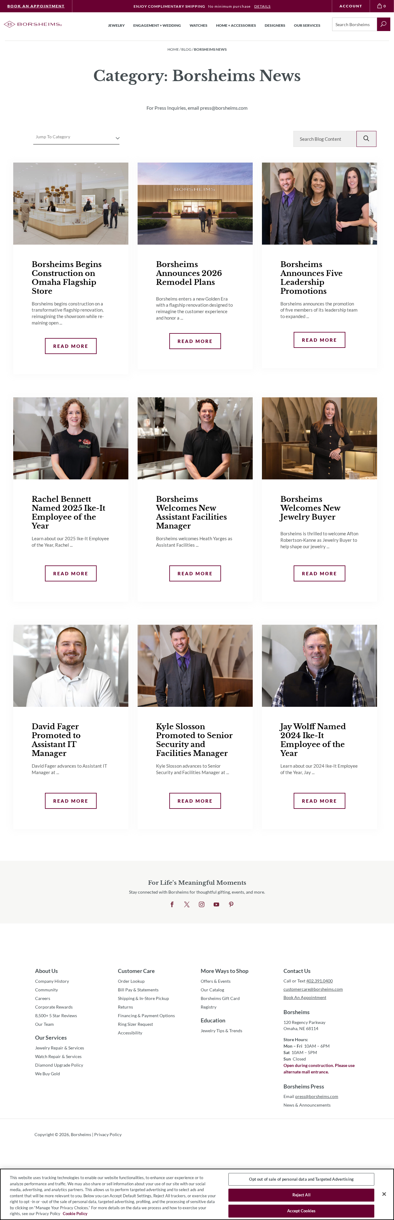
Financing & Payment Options (146, 1015)
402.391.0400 (319, 980)
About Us (46, 970)
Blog (186, 49)
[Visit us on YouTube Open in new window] (216, 904)
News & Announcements (307, 1105)
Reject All (301, 1194)
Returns (125, 1006)
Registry (208, 1006)
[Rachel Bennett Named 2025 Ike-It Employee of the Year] (70, 438)
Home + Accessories (236, 25)
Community (46, 989)
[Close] (384, 1194)
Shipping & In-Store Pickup (143, 998)
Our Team (44, 1024)
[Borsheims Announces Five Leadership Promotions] (319, 204)
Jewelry (116, 25)
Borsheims (296, 1012)
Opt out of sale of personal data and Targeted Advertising (301, 1179)
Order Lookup (131, 981)
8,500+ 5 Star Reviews (56, 1015)
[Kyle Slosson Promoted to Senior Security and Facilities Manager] (195, 666)
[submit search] (383, 24)
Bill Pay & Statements (138, 989)
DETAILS (262, 6)
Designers (275, 25)
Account (351, 6)
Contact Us (297, 970)
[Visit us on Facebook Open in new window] (172, 904)
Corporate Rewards (54, 1006)
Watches (198, 25)
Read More (66, 346)
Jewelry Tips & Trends (221, 1030)
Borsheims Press (303, 1086)
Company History (52, 981)
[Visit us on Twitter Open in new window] (187, 904)
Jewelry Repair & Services (59, 1047)
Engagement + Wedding (157, 25)
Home (173, 49)
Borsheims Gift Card (220, 998)
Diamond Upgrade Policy (59, 1065)
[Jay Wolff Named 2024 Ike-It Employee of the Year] (319, 666)
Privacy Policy (108, 1134)
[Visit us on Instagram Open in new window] (201, 904)
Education (213, 1020)
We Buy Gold (47, 1073)
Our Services (51, 1037)
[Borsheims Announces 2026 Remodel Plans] (195, 204)
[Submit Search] (366, 139)
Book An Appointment (36, 6)
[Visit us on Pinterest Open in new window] (231, 904)
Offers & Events (216, 981)
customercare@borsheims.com (313, 989)
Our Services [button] (307, 25)
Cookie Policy (75, 1213)
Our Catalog (212, 989)
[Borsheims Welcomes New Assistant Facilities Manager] (195, 438)
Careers (42, 998)
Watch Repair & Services (58, 1056)
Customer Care (136, 970)
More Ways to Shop (224, 970)
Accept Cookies (301, 1210)
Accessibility (130, 1032)
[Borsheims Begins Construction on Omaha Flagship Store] (70, 204)
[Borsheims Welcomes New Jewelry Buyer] (319, 438)
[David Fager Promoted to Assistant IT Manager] (70, 666)
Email (310, 1096)
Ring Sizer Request (135, 1024)
